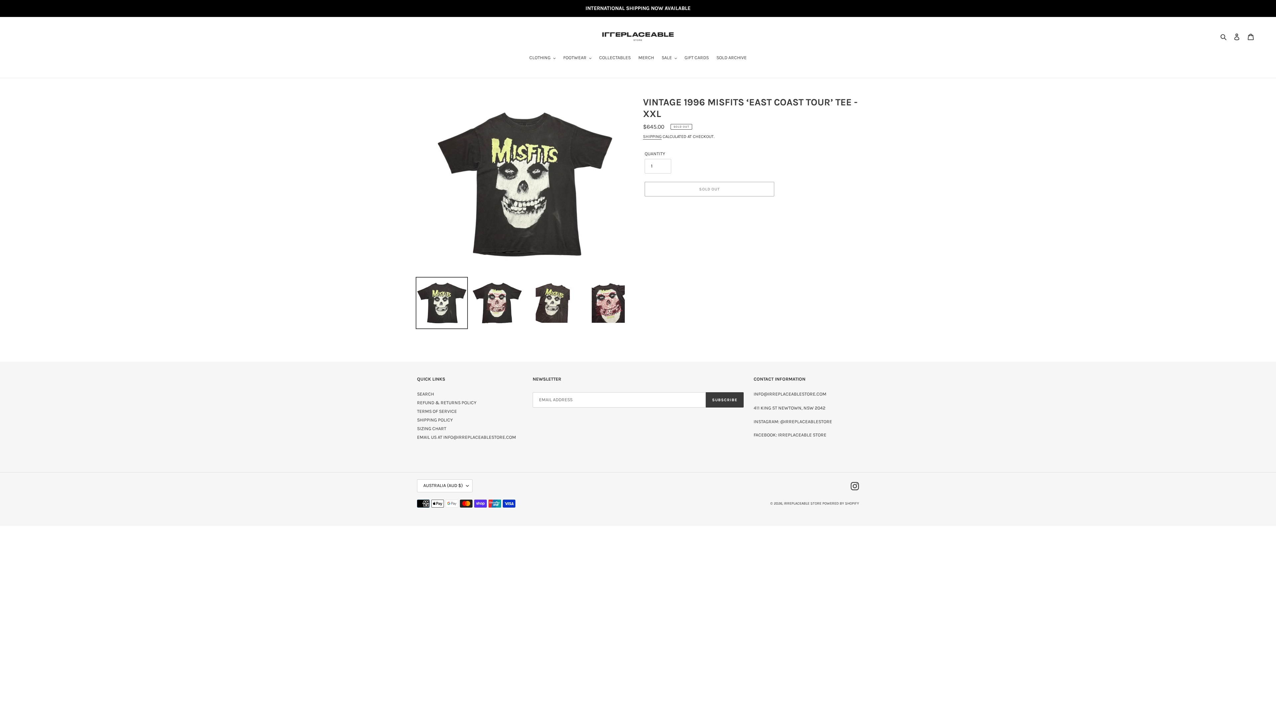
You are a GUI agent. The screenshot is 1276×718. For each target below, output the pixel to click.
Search (425, 394)
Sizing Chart (431, 428)
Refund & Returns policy (447, 403)
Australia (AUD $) (443, 485)
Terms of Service (437, 411)
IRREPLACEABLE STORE (802, 503)
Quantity (655, 154)
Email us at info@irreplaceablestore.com (466, 437)
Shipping (652, 136)
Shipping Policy (435, 420)
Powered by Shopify (840, 503)
